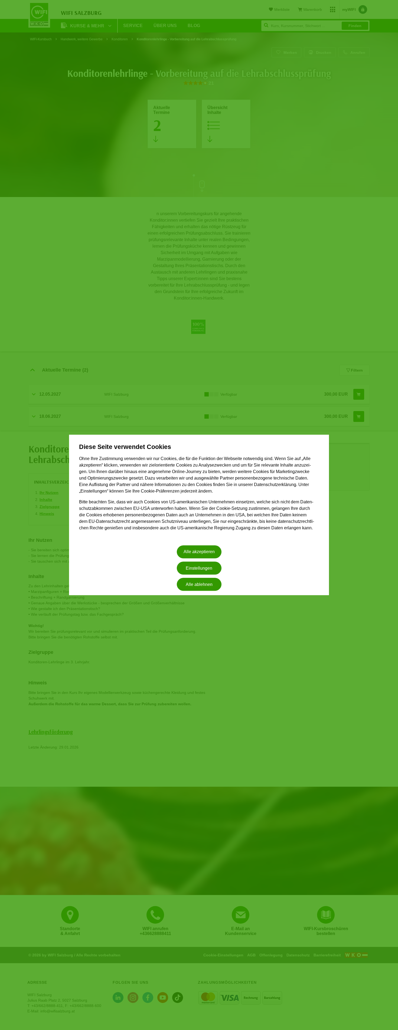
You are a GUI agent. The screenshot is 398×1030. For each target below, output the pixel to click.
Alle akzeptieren (199, 552)
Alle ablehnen (199, 584)
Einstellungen (199, 568)
